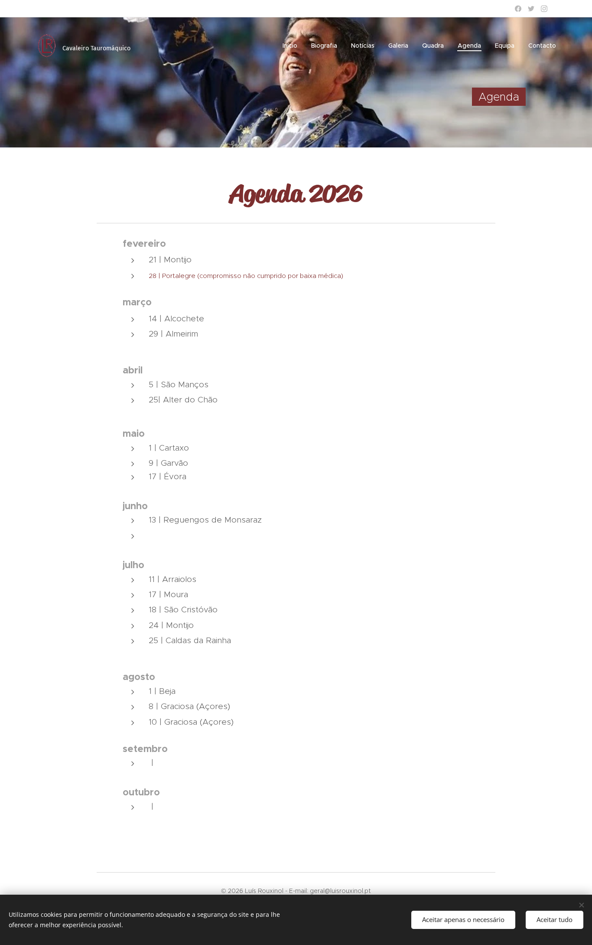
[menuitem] (292, 45)
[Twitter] (531, 8)
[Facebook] (518, 8)
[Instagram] (544, 8)
